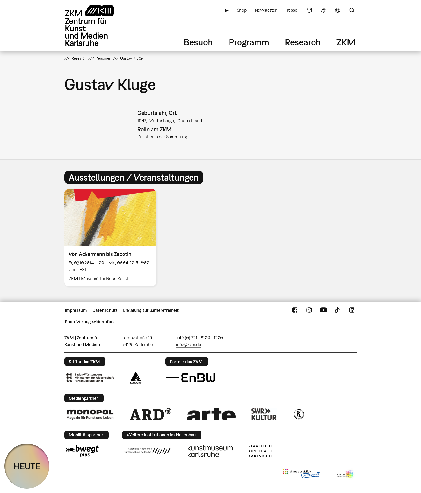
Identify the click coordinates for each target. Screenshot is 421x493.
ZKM (345, 42)
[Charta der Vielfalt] (301, 474)
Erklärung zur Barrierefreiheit (151, 310)
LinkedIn (352, 310)
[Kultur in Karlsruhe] (298, 414)
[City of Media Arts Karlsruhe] (346, 474)
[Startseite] (96, 25)
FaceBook (295, 310)
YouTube (323, 310)
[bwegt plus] (82, 451)
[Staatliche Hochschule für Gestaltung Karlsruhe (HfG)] (147, 451)
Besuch (198, 42)
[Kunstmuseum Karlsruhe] (210, 451)
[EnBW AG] (190, 377)
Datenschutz (104, 310)
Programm (249, 42)
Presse (291, 10)
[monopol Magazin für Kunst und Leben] (90, 414)
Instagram (309, 310)
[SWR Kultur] (264, 414)
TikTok (338, 310)
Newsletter (266, 10)
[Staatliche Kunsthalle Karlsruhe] (260, 451)
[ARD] (150, 414)
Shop (242, 10)
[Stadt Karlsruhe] (136, 378)
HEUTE (27, 466)
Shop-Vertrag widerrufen (89, 321)
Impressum (76, 310)
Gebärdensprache (323, 10)
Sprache (338, 10)
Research (303, 42)
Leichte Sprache (309, 10)
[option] (112, 237)
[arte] (211, 414)
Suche (352, 10)
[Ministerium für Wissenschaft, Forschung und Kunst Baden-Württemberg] (90, 377)
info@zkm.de (188, 344)
